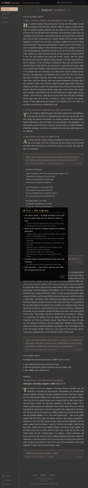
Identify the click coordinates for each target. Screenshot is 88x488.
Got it (62, 277)
